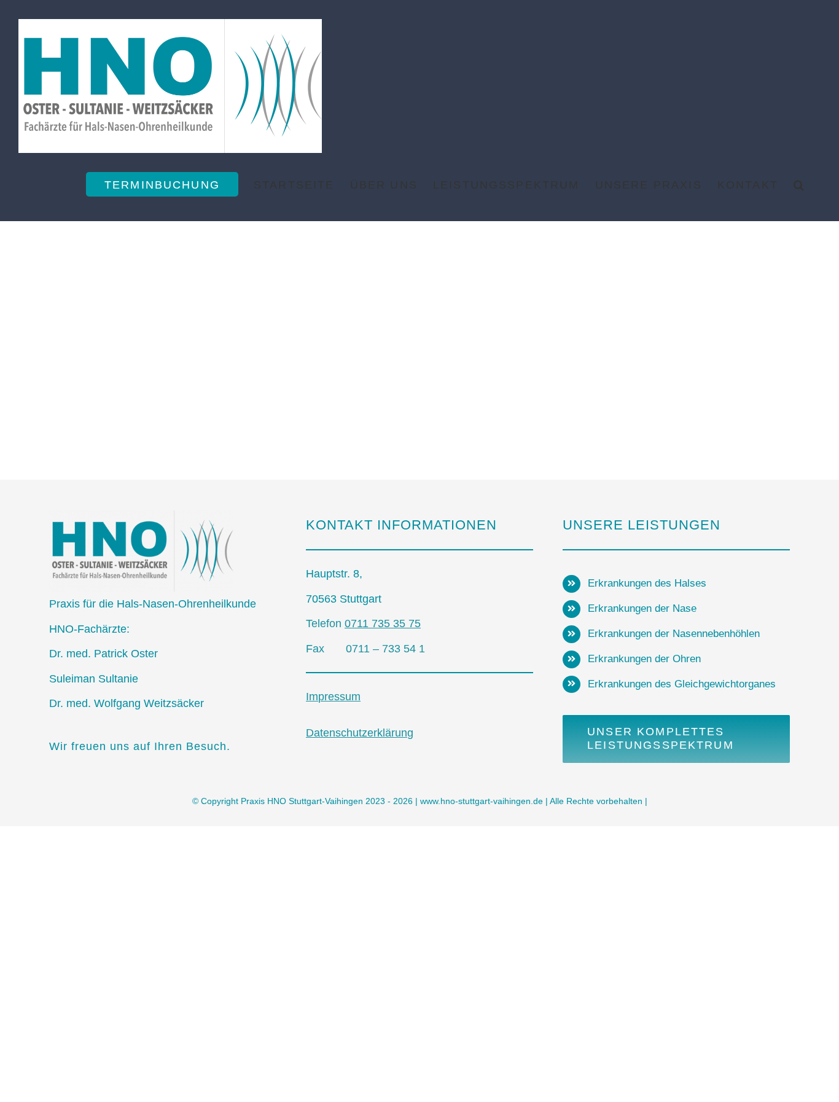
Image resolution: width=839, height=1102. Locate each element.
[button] (799, 184)
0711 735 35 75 (383, 623)
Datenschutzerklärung (359, 733)
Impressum (333, 696)
